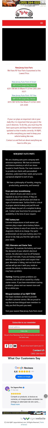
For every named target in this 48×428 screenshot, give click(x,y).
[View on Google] (7, 388)
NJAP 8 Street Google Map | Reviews (24, 85)
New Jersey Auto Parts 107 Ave (24, 95)
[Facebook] (6, 346)
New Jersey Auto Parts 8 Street (24, 82)
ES (44, 2)
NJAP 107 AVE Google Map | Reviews (24, 99)
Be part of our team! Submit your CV (32, 346)
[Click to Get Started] (32, 418)
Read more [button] (15, 404)
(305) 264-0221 (38, 353)
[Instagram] (11, 346)
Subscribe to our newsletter (24, 322)
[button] (2, 396)
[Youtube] (15, 346)
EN (41, 2)
